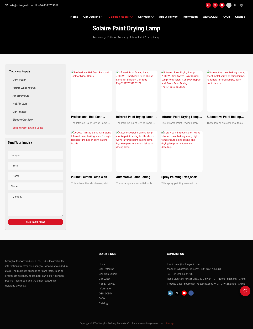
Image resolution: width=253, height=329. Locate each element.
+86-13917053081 (49, 5)
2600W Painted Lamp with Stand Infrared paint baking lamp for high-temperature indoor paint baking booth (90, 177)
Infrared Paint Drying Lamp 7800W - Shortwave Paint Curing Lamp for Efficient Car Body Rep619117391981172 (136, 117)
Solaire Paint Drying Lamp (145, 37)
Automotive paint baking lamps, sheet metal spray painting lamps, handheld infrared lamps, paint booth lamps (226, 117)
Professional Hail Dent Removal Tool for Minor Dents (87, 117)
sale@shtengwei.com (21, 5)
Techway (98, 37)
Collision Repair (116, 37)
